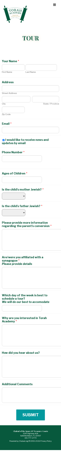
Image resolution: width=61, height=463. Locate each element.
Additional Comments (17, 384)
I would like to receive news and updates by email (25, 141)
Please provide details (17, 264)
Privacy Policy (46, 441)
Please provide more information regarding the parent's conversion (26, 224)
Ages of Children (14, 173)
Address (8, 82)
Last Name (30, 72)
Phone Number (13, 152)
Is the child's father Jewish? (22, 206)
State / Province (51, 103)
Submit (31, 414)
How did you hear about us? (21, 352)
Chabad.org (23, 441)
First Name (7, 72)
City (4, 103)
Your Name (10, 61)
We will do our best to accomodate (25, 302)
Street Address (9, 93)
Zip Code (6, 114)
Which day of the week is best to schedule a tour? (24, 297)
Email (6, 123)
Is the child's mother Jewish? (22, 189)
